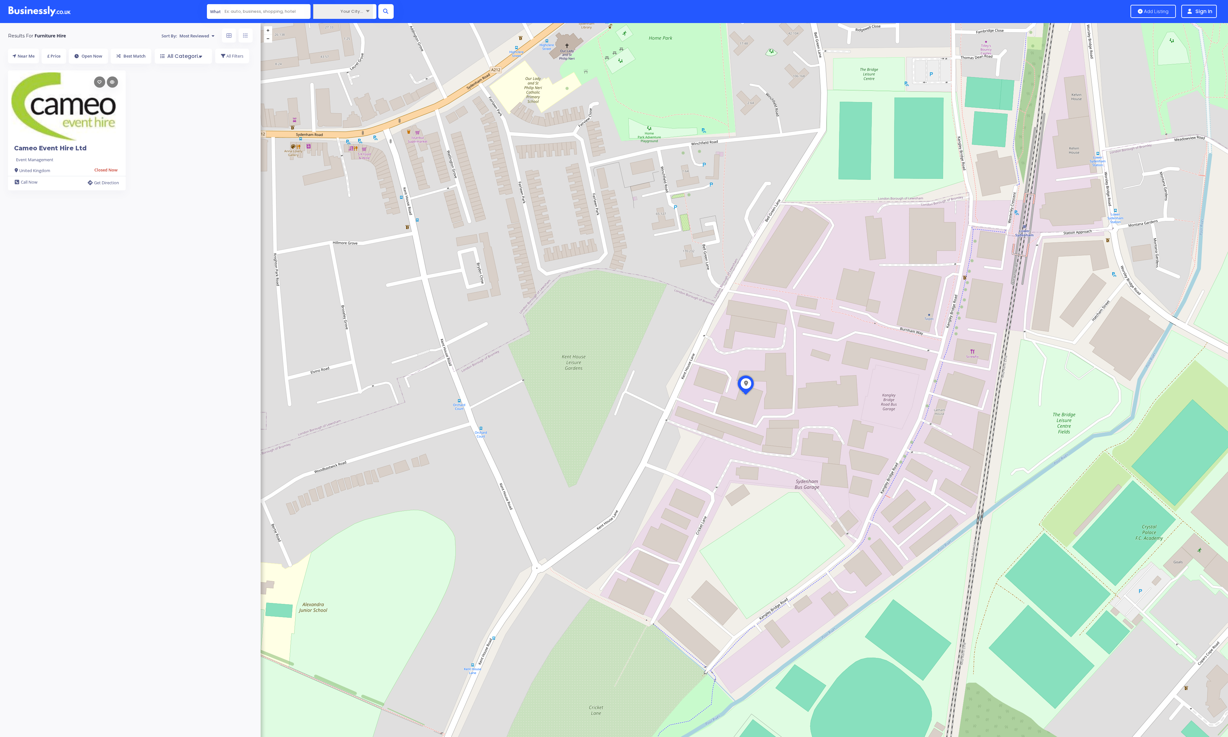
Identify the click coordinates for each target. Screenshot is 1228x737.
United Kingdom (34, 170)
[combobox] (343, 11)
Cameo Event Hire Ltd (50, 148)
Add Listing (1156, 11)
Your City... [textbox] (352, 11)
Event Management (34, 159)
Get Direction (106, 183)
